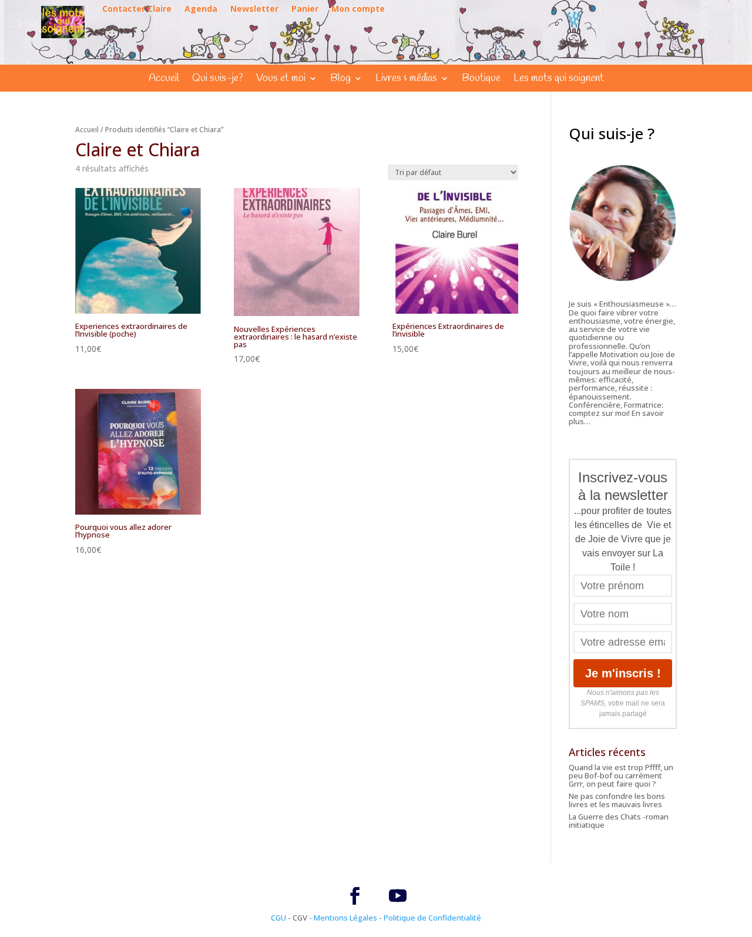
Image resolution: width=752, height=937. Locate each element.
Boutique (481, 79)
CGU (278, 917)
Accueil (164, 79)
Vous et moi (281, 79)
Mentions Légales (345, 917)
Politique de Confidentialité (432, 917)
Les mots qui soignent (558, 79)
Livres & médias (406, 79)
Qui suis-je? (217, 79)
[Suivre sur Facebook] (354, 896)
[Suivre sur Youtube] (397, 896)
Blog (340, 79)
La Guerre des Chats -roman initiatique (619, 820)
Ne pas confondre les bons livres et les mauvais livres (617, 800)
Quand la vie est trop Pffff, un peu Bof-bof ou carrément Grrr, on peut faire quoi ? (621, 776)
